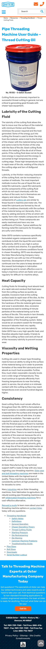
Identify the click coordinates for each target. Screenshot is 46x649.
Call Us (23, 608)
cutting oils (21, 200)
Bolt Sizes (11, 549)
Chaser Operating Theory (23, 527)
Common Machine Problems (24, 541)
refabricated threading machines (20, 498)
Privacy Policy (11, 635)
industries (12, 489)
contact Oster (36, 508)
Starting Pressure (20, 532)
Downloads (12, 552)
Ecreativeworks (23, 638)
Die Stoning (17, 538)
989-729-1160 (14, 625)
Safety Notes (17, 518)
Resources (14, 18)
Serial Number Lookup (17, 555)
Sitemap (24, 635)
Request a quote (9, 505)
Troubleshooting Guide (22, 544)
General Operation (20, 524)
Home (6, 18)
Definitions (16, 521)
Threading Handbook (27, 18)
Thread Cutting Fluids (22, 530)
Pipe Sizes (11, 546)
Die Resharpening (20, 535)
